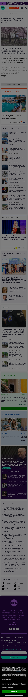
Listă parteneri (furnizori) (6, 688)
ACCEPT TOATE (14, 691)
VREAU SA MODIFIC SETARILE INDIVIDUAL (14, 695)
